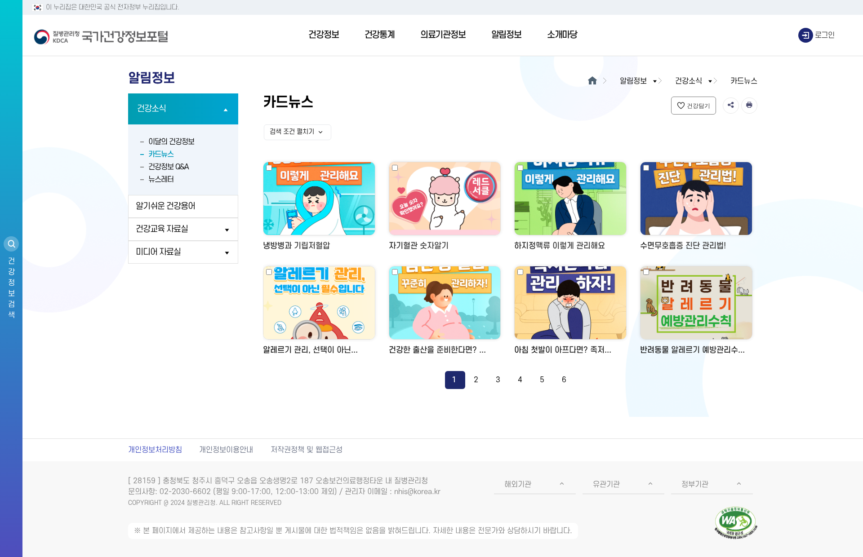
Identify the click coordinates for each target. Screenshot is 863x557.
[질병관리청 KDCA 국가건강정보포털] (101, 35)
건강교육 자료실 (162, 229)
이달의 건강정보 (171, 142)
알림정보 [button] (633, 81)
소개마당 (562, 35)
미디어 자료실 (158, 252)
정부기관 (694, 485)
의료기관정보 (443, 35)
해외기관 (517, 485)
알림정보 (506, 35)
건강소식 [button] (688, 81)
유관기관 (606, 485)
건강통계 (380, 35)
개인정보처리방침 (155, 450)
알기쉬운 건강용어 (165, 206)
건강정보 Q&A (168, 167)
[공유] (731, 105)
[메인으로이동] (592, 81)
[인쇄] (749, 105)
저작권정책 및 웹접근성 (307, 450)
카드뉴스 (160, 154)
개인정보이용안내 (226, 450)
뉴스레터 (160, 180)
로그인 (825, 35)
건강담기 (698, 105)
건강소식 (151, 109)
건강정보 (323, 35)
